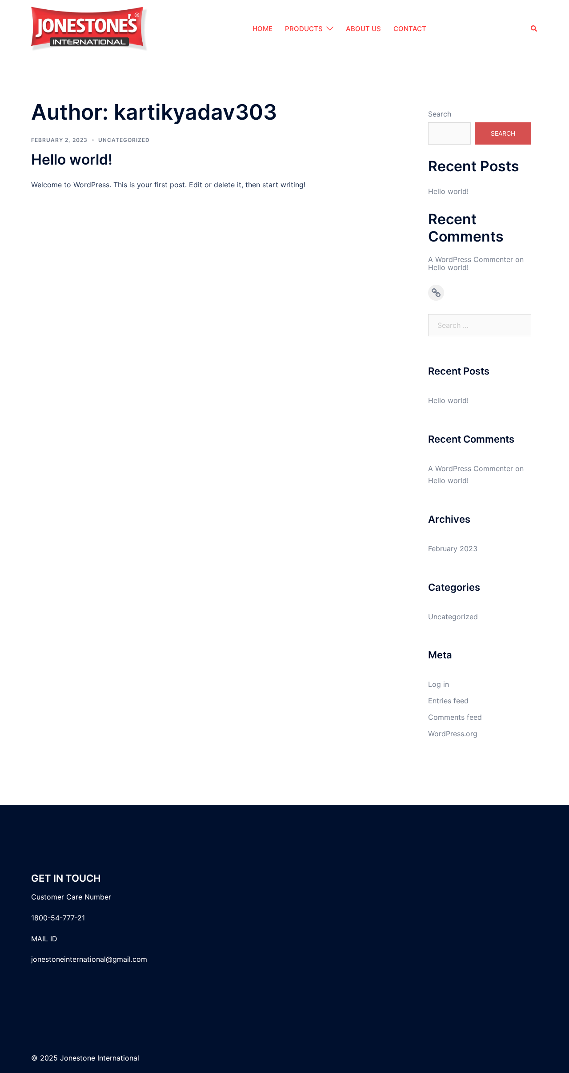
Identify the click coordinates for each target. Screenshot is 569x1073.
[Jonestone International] (89, 28)
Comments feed (455, 717)
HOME (262, 28)
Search (439, 113)
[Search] (534, 29)
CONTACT (409, 28)
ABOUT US (363, 28)
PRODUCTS (304, 28)
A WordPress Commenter (470, 259)
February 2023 (452, 548)
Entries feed (448, 700)
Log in (438, 684)
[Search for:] (480, 325)
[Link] (436, 293)
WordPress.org (452, 733)
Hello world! (71, 159)
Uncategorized (124, 140)
